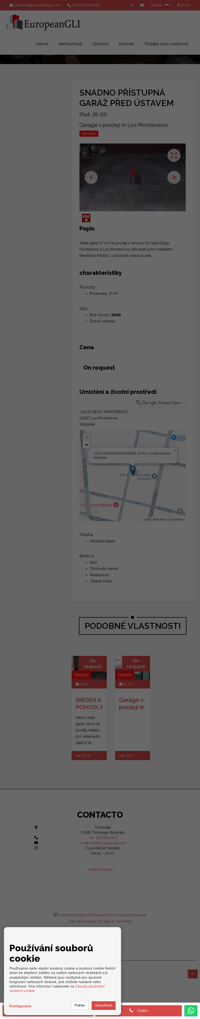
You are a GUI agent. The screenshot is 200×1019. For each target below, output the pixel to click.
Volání (140, 1011)
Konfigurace (20, 1006)
